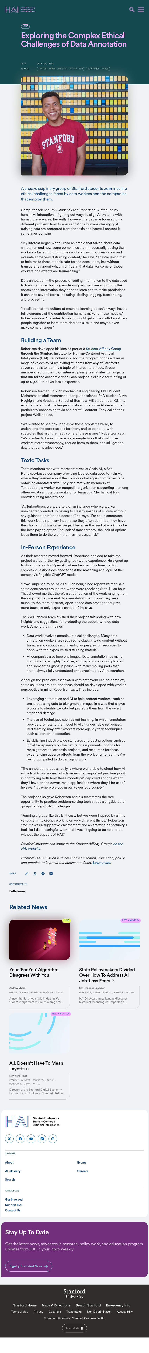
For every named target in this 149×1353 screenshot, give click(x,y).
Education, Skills (44, 1080)
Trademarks (74, 1311)
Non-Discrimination (99, 1311)
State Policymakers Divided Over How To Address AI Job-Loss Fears (107, 975)
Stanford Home (24, 1305)
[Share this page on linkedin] (51, 873)
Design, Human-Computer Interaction (31, 993)
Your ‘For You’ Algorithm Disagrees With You (33, 972)
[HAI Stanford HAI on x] (9, 1138)
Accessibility (125, 1311)
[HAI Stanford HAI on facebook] (20, 1138)
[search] (132, 10)
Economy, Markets (112, 993)
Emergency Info (118, 1305)
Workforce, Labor (89, 993)
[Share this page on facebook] (43, 873)
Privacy (38, 1311)
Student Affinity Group (103, 348)
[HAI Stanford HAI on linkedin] (42, 1138)
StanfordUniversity (75, 1294)
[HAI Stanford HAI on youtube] (31, 1138)
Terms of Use (19, 1311)
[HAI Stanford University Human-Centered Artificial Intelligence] (20, 10)
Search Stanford (88, 1305)
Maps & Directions (56, 1305)
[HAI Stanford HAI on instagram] (53, 1138)
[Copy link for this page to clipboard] (27, 873)
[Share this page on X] (35, 873)
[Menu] (141, 10)
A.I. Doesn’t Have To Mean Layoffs (36, 1066)
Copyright (55, 1311)
